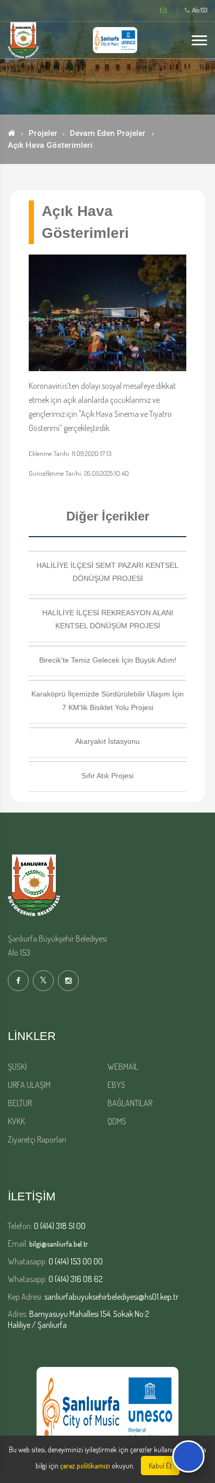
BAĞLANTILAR (130, 1103)
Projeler (43, 133)
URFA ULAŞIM (29, 1085)
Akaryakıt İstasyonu (107, 741)
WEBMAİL (123, 1066)
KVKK (16, 1121)
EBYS (116, 1085)
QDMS (117, 1121)
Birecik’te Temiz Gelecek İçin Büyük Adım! (107, 660)
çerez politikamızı (85, 1465)
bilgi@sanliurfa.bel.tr (58, 1243)
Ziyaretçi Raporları (37, 1139)
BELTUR (20, 1103)
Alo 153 (199, 10)
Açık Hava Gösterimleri (50, 145)
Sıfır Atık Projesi (107, 775)
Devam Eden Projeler (108, 133)
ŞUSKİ (17, 1066)
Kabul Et (160, 1465)
